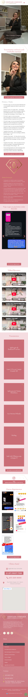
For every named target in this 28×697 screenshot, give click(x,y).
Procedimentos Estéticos (10, 649)
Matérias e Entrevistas (10, 654)
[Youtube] (12, 633)
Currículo (7, 646)
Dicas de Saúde (8, 659)
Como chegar (8, 657)
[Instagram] (4, 633)
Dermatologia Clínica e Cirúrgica (12, 652)
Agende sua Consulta (9, 665)
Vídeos (6, 662)
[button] (24, 2)
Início (6, 644)
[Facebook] (8, 633)
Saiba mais (14, 355)
